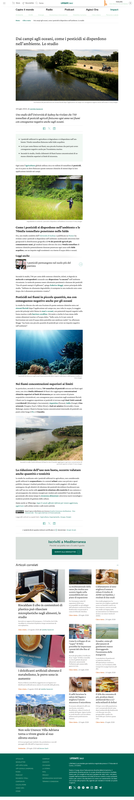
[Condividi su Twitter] (49, 128)
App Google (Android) (24, 769)
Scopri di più (71, 530)
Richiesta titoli (22, 778)
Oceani (68, 517)
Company (46, 759)
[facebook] (70, 787)
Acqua (62, 517)
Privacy (45, 775)
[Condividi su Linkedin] (54, 128)
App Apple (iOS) (21, 765)
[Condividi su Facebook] (44, 128)
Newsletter (29, 3)
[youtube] (87, 787)
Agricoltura (44, 517)
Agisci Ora (92, 9)
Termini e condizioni (50, 782)
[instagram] (92, 787)
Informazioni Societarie (52, 778)
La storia (46, 769)
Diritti (31, 15)
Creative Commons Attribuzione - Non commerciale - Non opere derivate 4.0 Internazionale (50, 512)
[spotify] (83, 787)
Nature (71, 236)
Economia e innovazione (58, 15)
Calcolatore (21, 785)
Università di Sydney (47, 236)
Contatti (45, 762)
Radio (49, 9)
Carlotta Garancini (36, 109)
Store (18, 3)
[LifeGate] (67, 3)
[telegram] (100, 787)
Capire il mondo (25, 9)
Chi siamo (46, 765)
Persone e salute (112, 15)
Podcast (69, 9)
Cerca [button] (41, 3)
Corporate (20, 782)
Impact (114, 9)
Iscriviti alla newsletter (65, 552)
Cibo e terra (96, 15)
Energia (41, 15)
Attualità (19, 759)
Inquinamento (54, 517)
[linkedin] (96, 787)
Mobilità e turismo (79, 15)
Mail (44, 772)
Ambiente (19, 15)
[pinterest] (79, 787)
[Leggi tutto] (116, 565)
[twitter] (74, 787)
